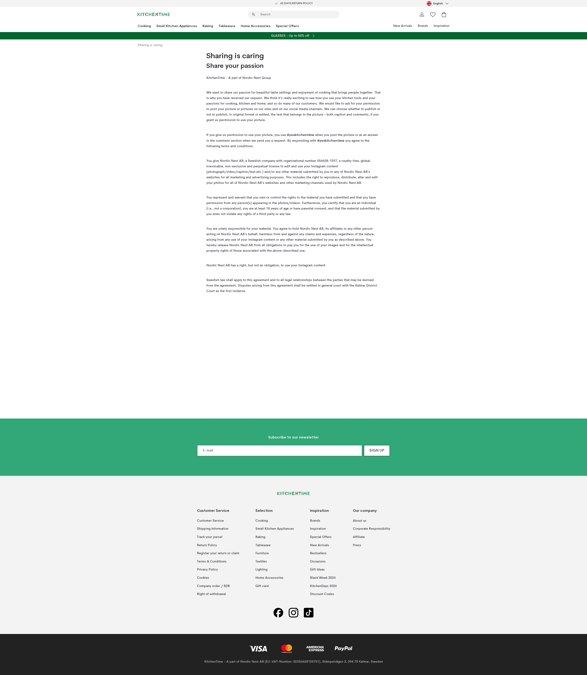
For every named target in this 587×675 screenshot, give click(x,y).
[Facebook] (278, 612)
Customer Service (210, 520)
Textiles (261, 561)
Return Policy (207, 545)
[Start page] (154, 14)
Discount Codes (322, 594)
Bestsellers (318, 553)
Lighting (261, 569)
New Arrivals (402, 26)
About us (359, 520)
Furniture (262, 553)
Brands (423, 26)
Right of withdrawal (211, 594)
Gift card (262, 585)
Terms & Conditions (212, 561)
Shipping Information (212, 528)
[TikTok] (308, 612)
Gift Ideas (317, 569)
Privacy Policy (207, 569)
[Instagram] (293, 612)
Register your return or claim (218, 553)
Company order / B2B (213, 585)
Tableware (227, 26)
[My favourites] (432, 14)
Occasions (318, 561)
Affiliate (359, 537)
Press (357, 545)
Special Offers (287, 26)
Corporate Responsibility (371, 528)
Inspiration (441, 26)
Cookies (203, 577)
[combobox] (438, 3)
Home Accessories (255, 26)
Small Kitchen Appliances (176, 26)
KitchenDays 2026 (323, 585)
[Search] (254, 14)
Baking (207, 26)
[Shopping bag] (443, 14)
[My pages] (421, 14)
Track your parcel (209, 537)
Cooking (144, 26)
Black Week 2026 (323, 577)
